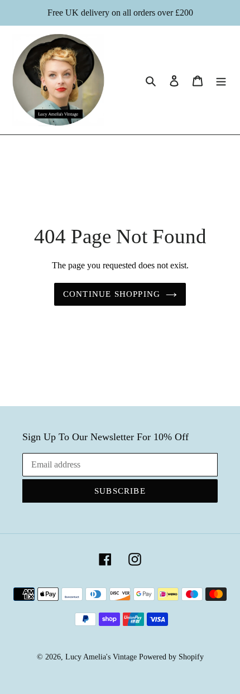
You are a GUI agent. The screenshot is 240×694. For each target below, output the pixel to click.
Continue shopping (111, 294)
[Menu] (221, 80)
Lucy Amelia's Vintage (101, 657)
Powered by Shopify (171, 657)
